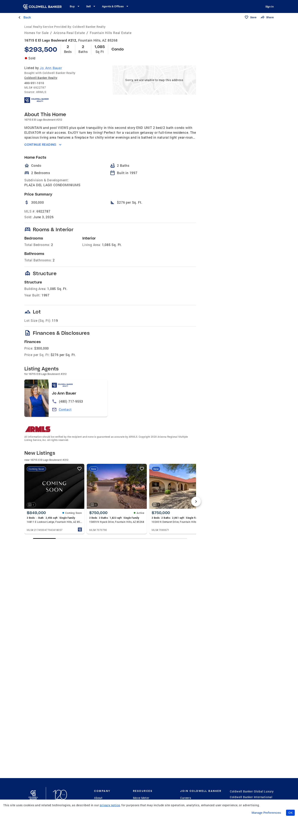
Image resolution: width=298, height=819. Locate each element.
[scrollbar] (110, 538)
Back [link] (27, 17)
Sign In (269, 6)
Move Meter (141, 798)
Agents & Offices (113, 6)
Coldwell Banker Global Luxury (252, 791)
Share (270, 17)
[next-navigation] (196, 501)
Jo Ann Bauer (51, 68)
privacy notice (110, 805)
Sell (88, 6)
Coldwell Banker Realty (40, 78)
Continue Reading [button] (40, 144)
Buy (72, 6)
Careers (185, 798)
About (98, 798)
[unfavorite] (79, 469)
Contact (65, 409)
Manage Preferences (266, 813)
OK (290, 813)
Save (253, 17)
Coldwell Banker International (251, 797)
